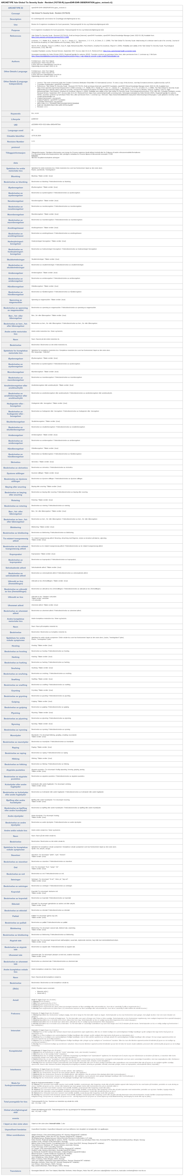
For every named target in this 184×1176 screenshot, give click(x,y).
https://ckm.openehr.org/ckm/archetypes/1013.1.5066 (50, 37)
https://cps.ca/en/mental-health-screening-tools (119, 51)
